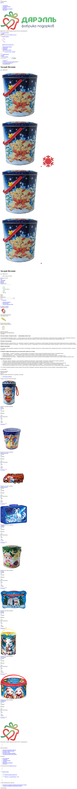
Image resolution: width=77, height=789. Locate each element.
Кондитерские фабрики (8, 8)
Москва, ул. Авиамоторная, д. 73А (12, 776)
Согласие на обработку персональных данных (12, 785)
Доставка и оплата (6, 6)
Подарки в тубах (6, 752)
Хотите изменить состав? (8, 304)
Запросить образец (7, 302)
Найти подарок (5, 56)
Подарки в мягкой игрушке (8, 751)
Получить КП (6, 303)
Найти (14, 58)
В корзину (4, 300)
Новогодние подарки (7, 44)
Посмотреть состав (4, 307)
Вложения (5, 48)
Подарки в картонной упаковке (9, 749)
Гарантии (5, 7)
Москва (2, 2)
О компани (5, 759)
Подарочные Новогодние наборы (10, 754)
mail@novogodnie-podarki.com (11, 774)
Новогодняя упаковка (7, 46)
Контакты (5, 9)
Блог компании (6, 758)
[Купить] (6, 424)
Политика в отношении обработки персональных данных (15, 784)
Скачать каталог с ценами (9, 51)
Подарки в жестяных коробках (9, 753)
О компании (5, 5)
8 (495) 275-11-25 (12, 34)
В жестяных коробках (7, 376)
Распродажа (5, 47)
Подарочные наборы (7, 50)
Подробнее (2, 424)
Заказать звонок (5, 771)
